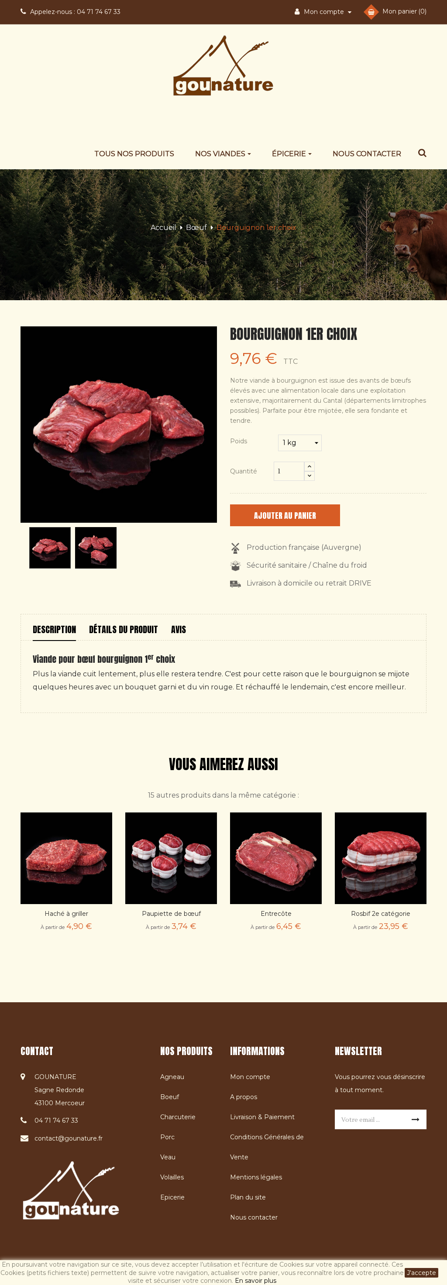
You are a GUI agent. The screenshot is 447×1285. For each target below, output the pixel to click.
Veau (167, 1157)
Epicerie (172, 1197)
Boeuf (169, 1097)
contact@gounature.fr (68, 1138)
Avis (178, 629)
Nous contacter (254, 1217)
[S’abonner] (415, 1119)
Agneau (172, 1077)
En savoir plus (255, 1281)
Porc (167, 1137)
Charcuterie (178, 1117)
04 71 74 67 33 (75, 12)
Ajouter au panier (285, 515)
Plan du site (248, 1197)
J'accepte (421, 1273)
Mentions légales (256, 1177)
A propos (243, 1097)
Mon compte (250, 1077)
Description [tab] (54, 629)
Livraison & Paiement (262, 1117)
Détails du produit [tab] (123, 629)
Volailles (172, 1177)
